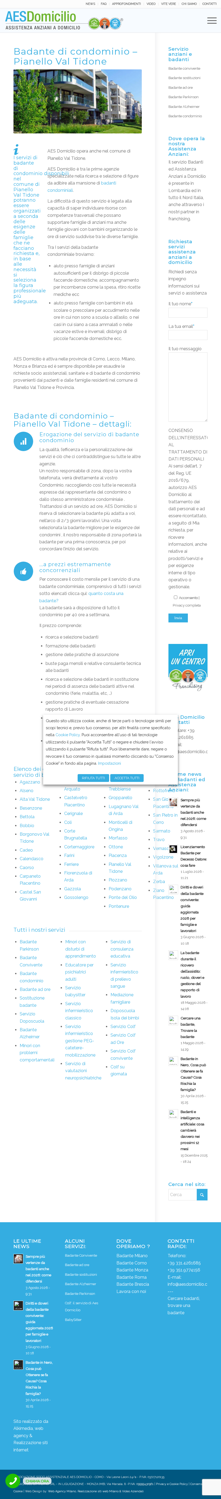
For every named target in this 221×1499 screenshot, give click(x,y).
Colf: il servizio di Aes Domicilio (81, 1306)
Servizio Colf (123, 1026)
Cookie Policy (68, 734)
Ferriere (71, 864)
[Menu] (209, 20)
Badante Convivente (81, 1255)
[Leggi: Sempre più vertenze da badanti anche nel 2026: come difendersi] (173, 802)
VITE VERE (168, 4)
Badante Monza (132, 1270)
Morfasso (118, 838)
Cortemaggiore (79, 846)
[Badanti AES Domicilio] (64, 20)
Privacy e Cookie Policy (172, 1484)
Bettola (27, 816)
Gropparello (120, 797)
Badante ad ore (35, 989)
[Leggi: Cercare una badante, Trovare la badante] (173, 1020)
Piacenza (118, 855)
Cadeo (26, 850)
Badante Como (131, 1263)
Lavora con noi (131, 1291)
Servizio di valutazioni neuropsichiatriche (83, 1070)
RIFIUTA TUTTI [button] (93, 778)
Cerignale (73, 813)
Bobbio (27, 825)
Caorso (27, 867)
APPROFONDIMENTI (126, 4)
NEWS (90, 4)
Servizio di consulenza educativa (121, 949)
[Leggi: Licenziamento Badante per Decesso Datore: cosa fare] (173, 849)
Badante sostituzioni (184, 78)
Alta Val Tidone (35, 799)
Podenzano (120, 888)
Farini (69, 855)
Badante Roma (131, 1277)
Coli (68, 822)
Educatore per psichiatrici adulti (79, 972)
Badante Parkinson (183, 97)
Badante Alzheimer (184, 107)
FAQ (103, 4)
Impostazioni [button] (109, 763)
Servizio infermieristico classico (79, 1010)
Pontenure (119, 906)
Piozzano (118, 880)
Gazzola (72, 888)
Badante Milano (132, 1255)
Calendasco (31, 858)
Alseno (26, 790)
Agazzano (30, 782)
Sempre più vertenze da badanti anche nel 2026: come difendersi (193, 812)
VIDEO (151, 4)
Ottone (116, 846)
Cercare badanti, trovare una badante (184, 1305)
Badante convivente (184, 68)
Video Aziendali (133, 1491)
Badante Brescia (132, 1284)
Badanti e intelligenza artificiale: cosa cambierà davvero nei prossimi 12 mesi (192, 1130)
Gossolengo (76, 897)
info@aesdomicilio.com (191, 751)
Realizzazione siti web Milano (98, 1491)
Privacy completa (187, 605)
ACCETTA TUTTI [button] (127, 778)
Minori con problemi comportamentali (37, 1052)
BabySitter (73, 1320)
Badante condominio (185, 116)
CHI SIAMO (189, 4)
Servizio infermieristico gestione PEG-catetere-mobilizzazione (80, 1041)
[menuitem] (90, 4)
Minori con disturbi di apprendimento (80, 949)
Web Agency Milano (62, 1491)
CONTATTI (209, 4)
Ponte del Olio (123, 897)
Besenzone (31, 808)
